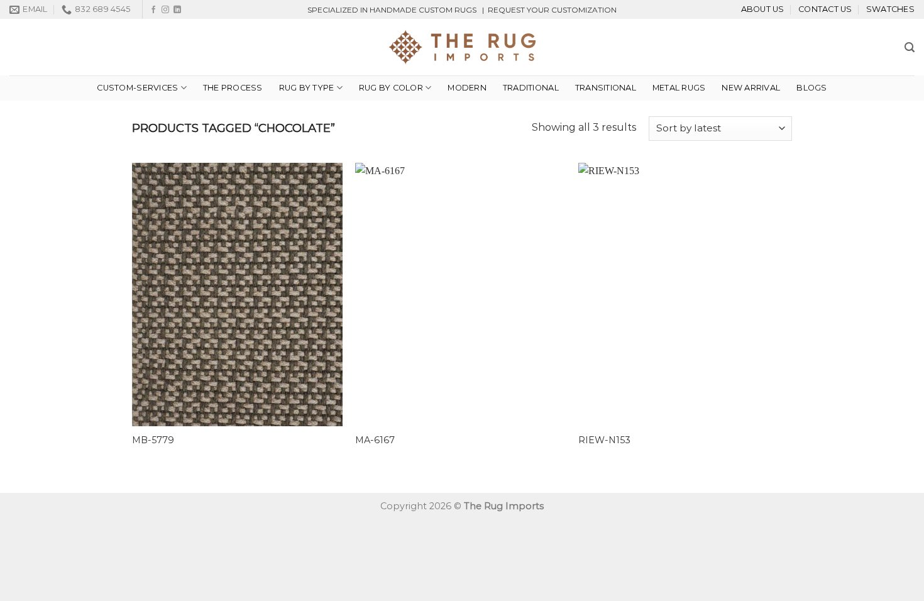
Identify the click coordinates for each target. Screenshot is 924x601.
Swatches (890, 9)
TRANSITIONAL (605, 87)
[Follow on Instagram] (165, 10)
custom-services (137, 87)
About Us (762, 9)
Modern (467, 87)
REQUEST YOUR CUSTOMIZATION (552, 9)
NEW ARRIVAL (751, 87)
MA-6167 (375, 440)
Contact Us (825, 9)
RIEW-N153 (604, 440)
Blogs (811, 87)
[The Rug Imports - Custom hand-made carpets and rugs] (462, 47)
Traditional (531, 87)
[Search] (910, 47)
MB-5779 (153, 440)
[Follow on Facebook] (153, 10)
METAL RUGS (679, 87)
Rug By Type (306, 87)
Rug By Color (391, 87)
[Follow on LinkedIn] (177, 10)
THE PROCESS (233, 87)
